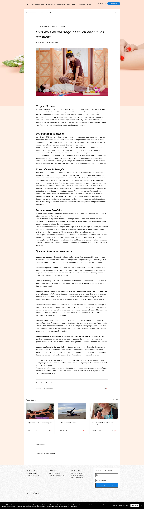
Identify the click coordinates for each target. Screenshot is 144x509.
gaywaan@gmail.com (59, 475)
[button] (115, 13)
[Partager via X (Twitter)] (41, 383)
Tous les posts (31, 13)
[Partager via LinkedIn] (46, 383)
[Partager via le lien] (51, 383)
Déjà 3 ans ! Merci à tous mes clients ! (102, 424)
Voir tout (115, 399)
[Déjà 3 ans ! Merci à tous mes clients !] (104, 411)
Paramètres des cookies (120, 506)
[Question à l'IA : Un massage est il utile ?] (40, 411)
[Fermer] (141, 505)
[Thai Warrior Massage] (72, 411)
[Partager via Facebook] (37, 383)
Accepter (135, 506)
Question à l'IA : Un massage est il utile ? (40, 424)
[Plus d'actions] (107, 26)
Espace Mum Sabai (46, 13)
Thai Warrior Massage (68, 423)
